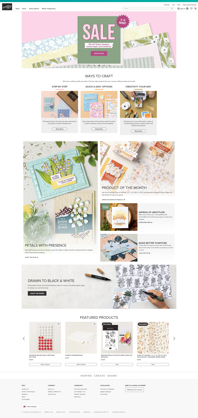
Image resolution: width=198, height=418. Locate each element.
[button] (187, 8)
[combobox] (149, 8)
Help (23, 385)
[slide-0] (94, 64)
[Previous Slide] (24, 341)
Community (78, 385)
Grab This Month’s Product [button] (112, 199)
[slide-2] (104, 64)
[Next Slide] (174, 341)
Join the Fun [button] (143, 252)
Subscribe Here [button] (145, 222)
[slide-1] (99, 64)
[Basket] (195, 8)
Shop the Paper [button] (37, 293)
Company (51, 385)
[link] (191, 8)
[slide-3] (109, 64)
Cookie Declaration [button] (118, 412)
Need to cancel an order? (135, 385)
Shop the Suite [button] (30, 257)
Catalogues (105, 385)
